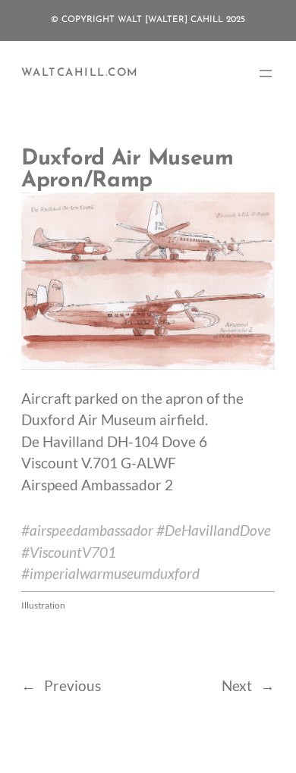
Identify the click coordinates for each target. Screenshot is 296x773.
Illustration (43, 604)
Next (237, 686)
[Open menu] (266, 73)
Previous (72, 686)
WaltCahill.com (79, 73)
